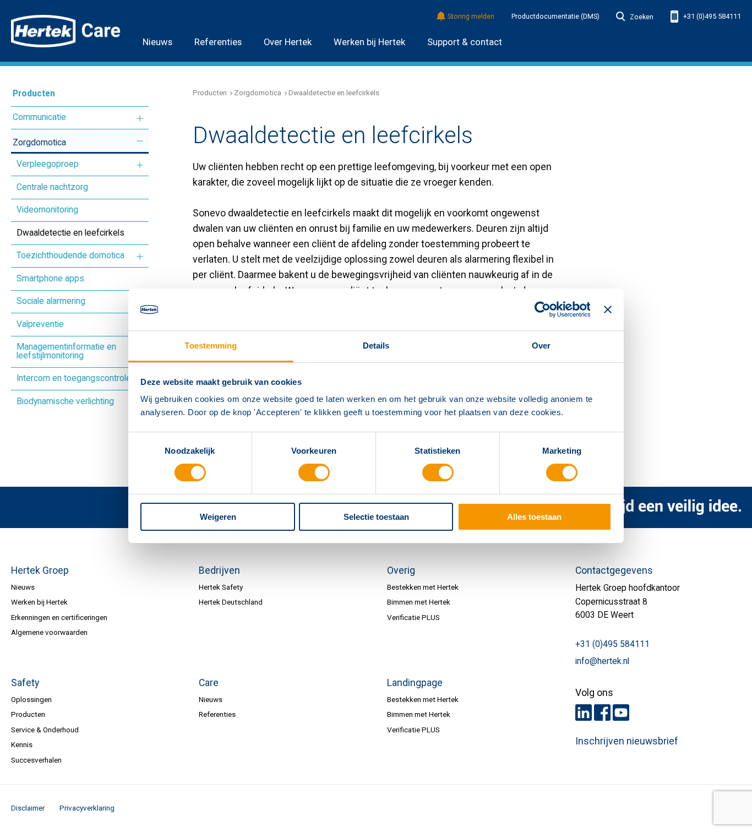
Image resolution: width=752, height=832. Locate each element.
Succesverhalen (36, 759)
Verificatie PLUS (413, 617)
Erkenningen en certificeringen (59, 617)
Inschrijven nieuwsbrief (626, 741)
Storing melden (471, 16)
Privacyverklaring (87, 807)
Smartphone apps (50, 279)
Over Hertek (288, 42)
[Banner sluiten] (608, 309)
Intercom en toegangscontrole (74, 378)
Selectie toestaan (376, 516)
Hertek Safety (221, 587)
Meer (140, 118)
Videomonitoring (47, 210)
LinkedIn (583, 712)
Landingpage (415, 682)
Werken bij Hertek (369, 42)
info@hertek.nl (602, 661)
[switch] (314, 473)
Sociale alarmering (51, 301)
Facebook (602, 712)
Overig (401, 570)
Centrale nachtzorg (52, 187)
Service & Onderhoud (45, 729)
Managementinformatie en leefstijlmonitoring (66, 351)
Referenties (218, 42)
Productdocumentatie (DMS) (555, 16)
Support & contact (464, 42)
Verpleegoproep (48, 164)
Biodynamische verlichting (65, 401)
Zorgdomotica (39, 143)
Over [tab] (541, 345)
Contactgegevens (614, 570)
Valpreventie (40, 324)
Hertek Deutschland (231, 601)
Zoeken (641, 17)
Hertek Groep (40, 570)
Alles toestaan (534, 516)
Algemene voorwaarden (49, 632)
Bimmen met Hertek (418, 601)
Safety (25, 682)
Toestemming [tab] (210, 345)
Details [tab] (376, 345)
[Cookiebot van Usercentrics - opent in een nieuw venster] (542, 309)
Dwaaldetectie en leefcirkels (70, 233)
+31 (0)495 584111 (711, 16)
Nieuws (157, 42)
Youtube (621, 712)
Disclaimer (28, 807)
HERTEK (66, 31)
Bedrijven (219, 570)
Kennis (21, 744)
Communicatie (39, 117)
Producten (34, 94)
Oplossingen (31, 699)
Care (209, 682)
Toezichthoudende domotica (70, 255)
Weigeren (218, 516)
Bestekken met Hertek (423, 587)
